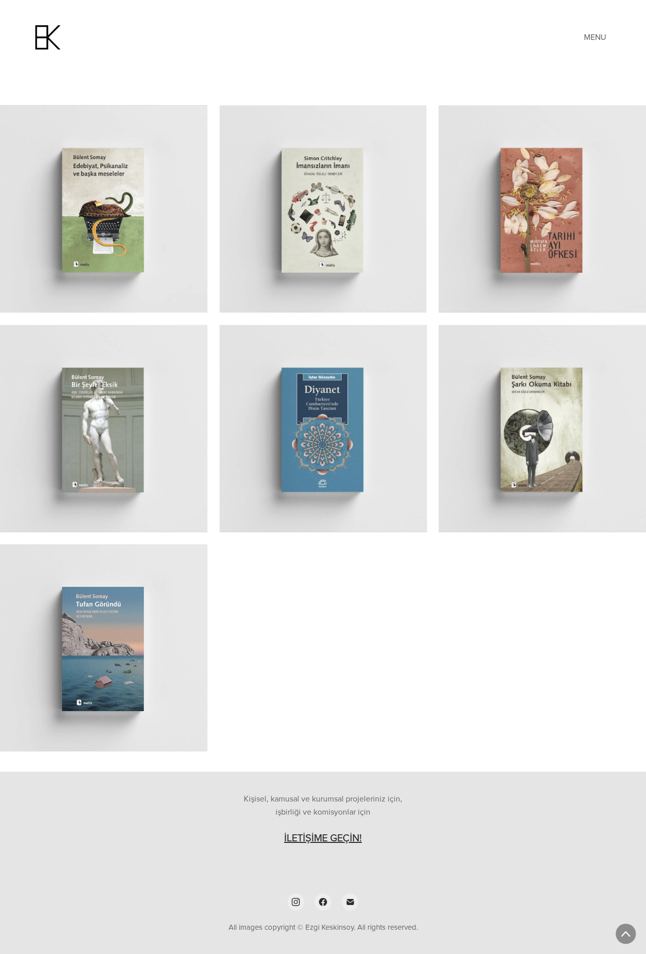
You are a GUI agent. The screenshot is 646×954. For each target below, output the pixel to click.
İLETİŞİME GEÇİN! (323, 837)
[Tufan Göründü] (103, 647)
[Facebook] (323, 902)
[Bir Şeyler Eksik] (103, 428)
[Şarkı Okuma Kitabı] (542, 428)
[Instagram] (296, 902)
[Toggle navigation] (596, 37)
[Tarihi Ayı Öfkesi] (542, 209)
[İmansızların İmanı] (323, 209)
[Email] (350, 902)
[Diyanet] (323, 428)
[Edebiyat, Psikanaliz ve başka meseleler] (103, 209)
